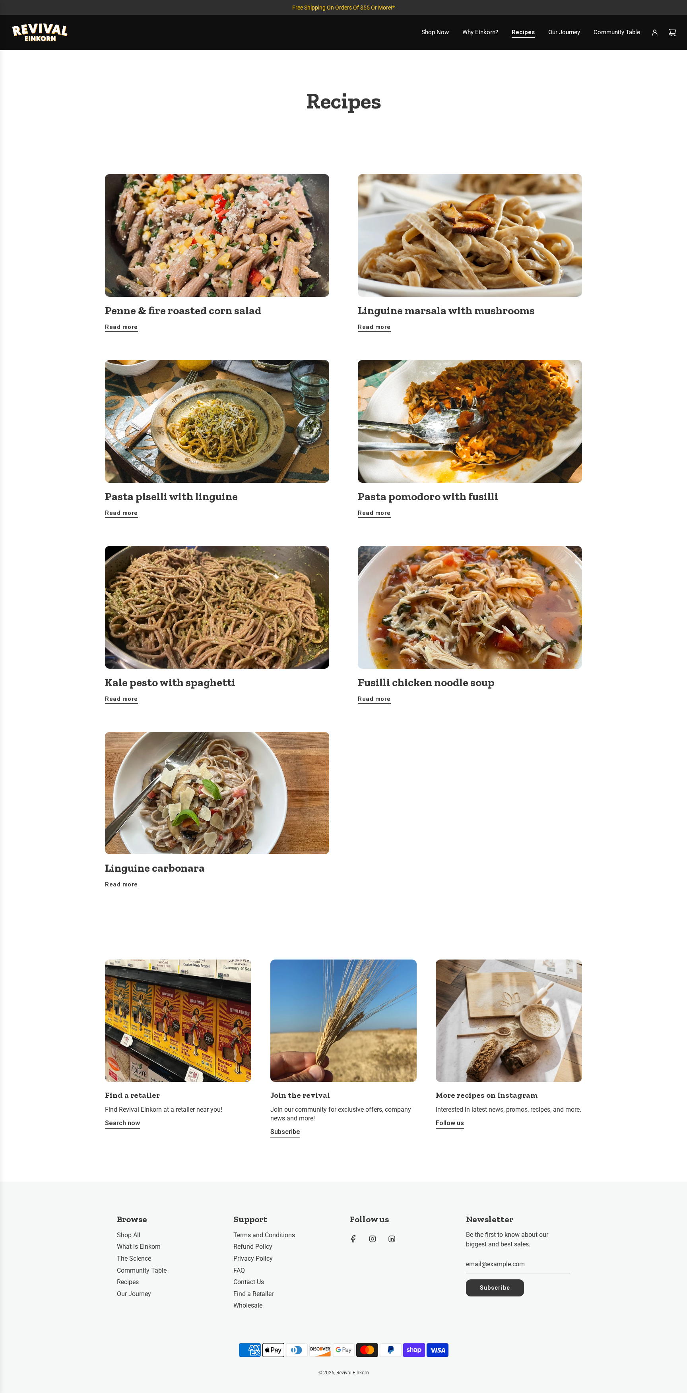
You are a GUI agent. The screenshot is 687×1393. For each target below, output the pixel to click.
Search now (122, 1123)
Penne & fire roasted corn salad (183, 310)
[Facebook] (353, 1239)
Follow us (450, 1123)
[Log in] (655, 32)
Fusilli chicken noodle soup (426, 682)
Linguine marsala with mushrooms (446, 310)
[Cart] (672, 32)
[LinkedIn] (391, 1239)
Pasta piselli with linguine (171, 496)
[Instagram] (372, 1239)
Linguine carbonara (155, 867)
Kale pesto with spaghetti (170, 682)
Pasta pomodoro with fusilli (428, 496)
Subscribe (285, 1132)
